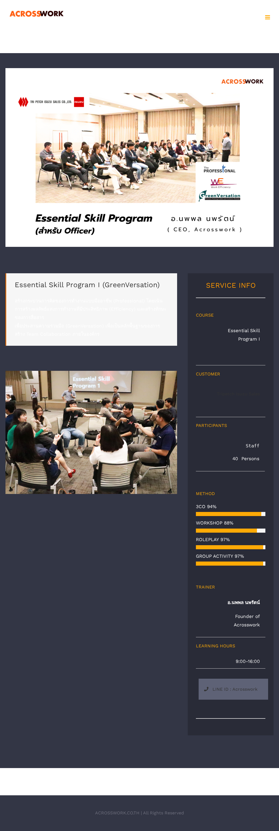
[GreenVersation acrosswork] (139, 70)
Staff (247, 445)
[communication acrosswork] (91, 373)
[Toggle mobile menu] (268, 17)
